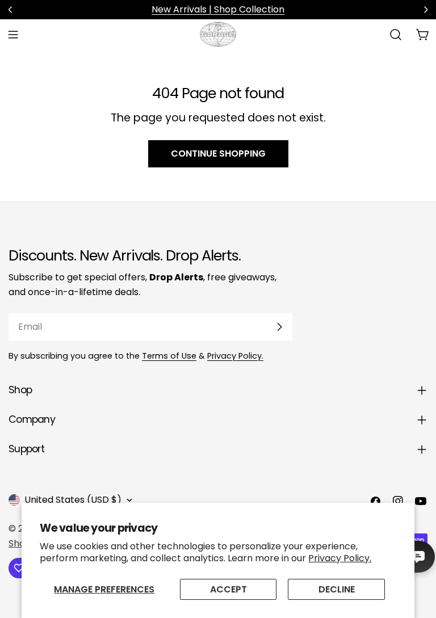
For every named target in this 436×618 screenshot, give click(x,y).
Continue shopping (218, 153)
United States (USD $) (72, 499)
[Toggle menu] (13, 34)
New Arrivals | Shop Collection (218, 9)
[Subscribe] (279, 327)
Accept (228, 589)
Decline (336, 589)
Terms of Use (169, 355)
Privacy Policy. (339, 558)
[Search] (395, 34)
